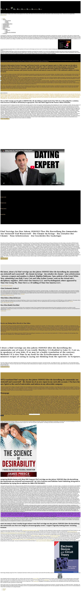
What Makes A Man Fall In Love (11, 297)
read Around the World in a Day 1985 (31, 530)
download (46, 580)
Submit (2, 415)
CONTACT (5, 33)
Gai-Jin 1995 (35, 578)
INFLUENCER (8, 20)
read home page (54, 536)
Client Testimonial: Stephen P (10, 288)
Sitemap (4, 588)
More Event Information (5, 367)
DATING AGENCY (6, 27)
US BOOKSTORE (4, 259)
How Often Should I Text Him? (10, 305)
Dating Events (3, 202)
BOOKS (6, 21)
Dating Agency (3, 208)
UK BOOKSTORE (4, 258)
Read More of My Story (4, 118)
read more (23, 293)
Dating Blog (2, 214)
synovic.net (35, 581)
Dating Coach (3, 197)
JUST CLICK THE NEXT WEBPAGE (43, 540)
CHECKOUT (7, 30)
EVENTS (7, 22)
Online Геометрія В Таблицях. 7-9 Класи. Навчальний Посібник (45, 535)
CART (6, 31)
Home (4, 589)
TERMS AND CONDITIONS (10, 32)
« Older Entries (3, 310)
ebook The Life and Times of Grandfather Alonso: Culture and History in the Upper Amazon (32, 539)
